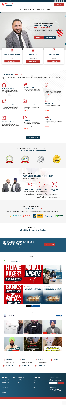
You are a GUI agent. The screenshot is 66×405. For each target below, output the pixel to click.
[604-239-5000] (20, 366)
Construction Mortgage (6, 384)
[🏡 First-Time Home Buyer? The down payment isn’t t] (13, 274)
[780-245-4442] (36, 366)
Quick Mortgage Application (38, 380)
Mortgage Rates (20, 380)
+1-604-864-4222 (7, 0)
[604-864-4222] (4, 366)
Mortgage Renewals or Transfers (7, 380)
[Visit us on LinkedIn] (58, 390)
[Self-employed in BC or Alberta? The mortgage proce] (52, 274)
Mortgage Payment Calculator (23, 379)
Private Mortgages (5, 387)
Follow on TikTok (59, 315)
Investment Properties (5, 389)
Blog (18, 382)
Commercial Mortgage (5, 385)
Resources (32, 9)
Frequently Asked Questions (38, 384)
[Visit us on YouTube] (60, 390)
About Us (19, 9)
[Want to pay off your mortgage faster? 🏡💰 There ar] (13, 294)
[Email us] (52, 360)
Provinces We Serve (40, 9)
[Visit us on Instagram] (55, 390)
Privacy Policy (36, 385)
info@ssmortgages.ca (15, 0)
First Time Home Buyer (5, 379)
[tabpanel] (33, 31)
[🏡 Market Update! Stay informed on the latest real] (33, 274)
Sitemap (19, 384)
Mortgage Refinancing (5, 382)
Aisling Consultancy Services (45, 397)
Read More (4, 94)
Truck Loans (4, 392)
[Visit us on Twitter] (53, 390)
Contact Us (49, 9)
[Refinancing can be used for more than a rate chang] (33, 294)
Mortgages (25, 9)
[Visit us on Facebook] (50, 390)
